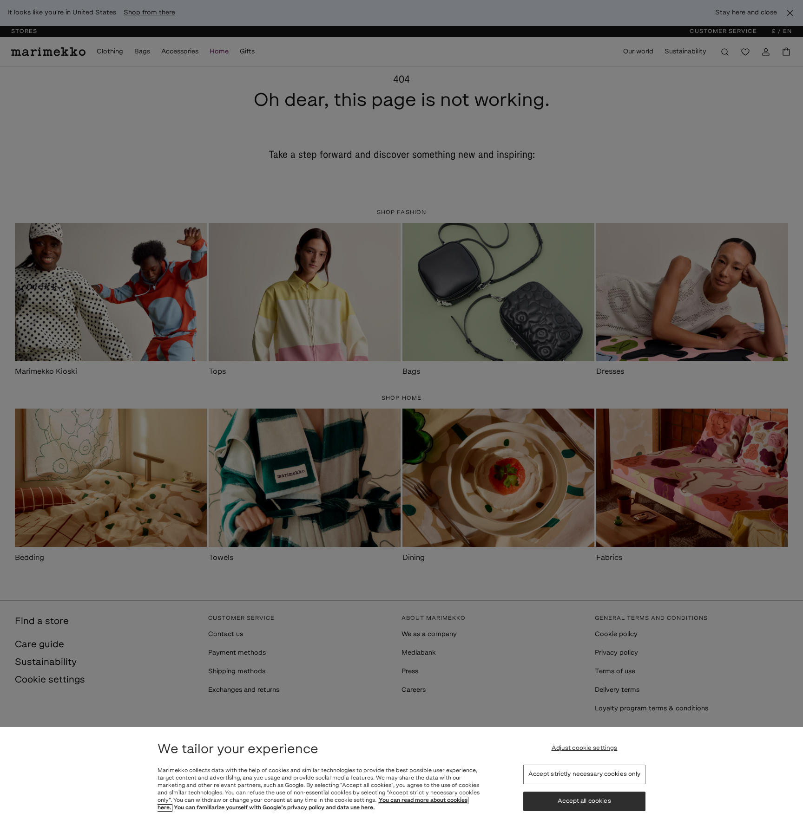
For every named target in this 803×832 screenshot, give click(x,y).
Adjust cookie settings (585, 748)
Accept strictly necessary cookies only (584, 774)
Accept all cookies (584, 801)
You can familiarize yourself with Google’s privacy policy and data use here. (274, 808)
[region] (401, 779)
